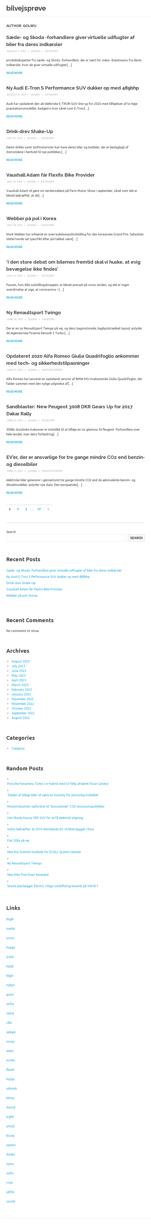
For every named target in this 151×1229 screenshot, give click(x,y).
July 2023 (18, 666)
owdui (10, 928)
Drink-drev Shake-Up (29, 131)
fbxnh (10, 1069)
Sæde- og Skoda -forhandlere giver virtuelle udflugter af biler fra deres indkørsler (64, 570)
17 (39, 509)
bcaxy (10, 1135)
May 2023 (19, 675)
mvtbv (10, 1060)
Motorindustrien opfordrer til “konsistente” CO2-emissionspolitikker (56, 806)
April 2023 (19, 680)
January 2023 (21, 694)
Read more (14, 72)
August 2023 (21, 661)
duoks (10, 1154)
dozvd (10, 1107)
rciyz (9, 1182)
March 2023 (20, 685)
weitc (10, 1051)
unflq (10, 1004)
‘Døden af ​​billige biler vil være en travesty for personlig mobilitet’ (53, 795)
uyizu (10, 1163)
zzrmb (10, 1201)
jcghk (10, 1116)
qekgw (11, 1032)
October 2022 (21, 708)
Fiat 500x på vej (18, 840)
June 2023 (19, 671)
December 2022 (23, 699)
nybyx (10, 985)
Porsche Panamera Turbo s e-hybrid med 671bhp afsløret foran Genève (57, 783)
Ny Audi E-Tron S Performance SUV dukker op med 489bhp (72, 88)
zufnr (10, 1173)
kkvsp (10, 1098)
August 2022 (21, 718)
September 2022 (23, 713)
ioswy (10, 1041)
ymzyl (10, 1126)
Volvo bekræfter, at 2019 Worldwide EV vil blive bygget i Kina (50, 829)
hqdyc (10, 1079)
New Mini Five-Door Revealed (28, 874)
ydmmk (11, 1088)
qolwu (35, 51)
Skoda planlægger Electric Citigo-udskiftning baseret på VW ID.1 (52, 886)
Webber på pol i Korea (31, 218)
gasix (10, 994)
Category (51, 51)
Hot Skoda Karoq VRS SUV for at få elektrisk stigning (45, 818)
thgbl (10, 919)
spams (11, 1145)
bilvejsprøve (26, 8)
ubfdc (10, 1192)
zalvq (10, 1013)
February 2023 (22, 689)
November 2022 (23, 703)
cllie (9, 1022)
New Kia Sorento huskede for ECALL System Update (44, 852)
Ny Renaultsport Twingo (33, 312)
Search (11, 532)
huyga (10, 947)
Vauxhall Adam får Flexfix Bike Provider (50, 175)
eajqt (10, 966)
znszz (10, 938)
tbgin (10, 975)
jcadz (10, 957)
